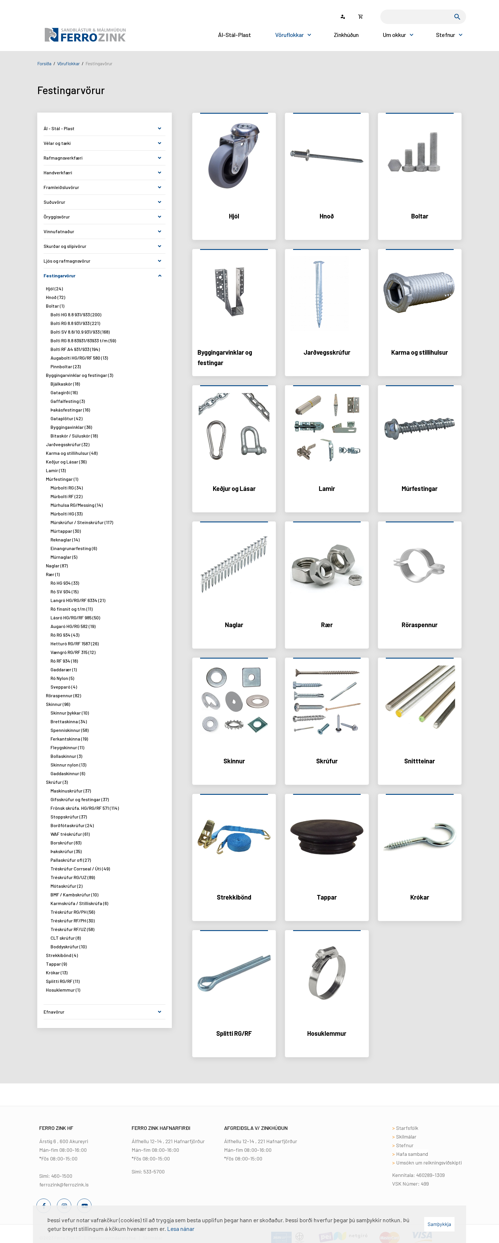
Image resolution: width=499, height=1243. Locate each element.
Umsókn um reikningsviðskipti (429, 1162)
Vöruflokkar (68, 63)
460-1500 (61, 1176)
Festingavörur (98, 63)
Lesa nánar (180, 1228)
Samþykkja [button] (439, 1224)
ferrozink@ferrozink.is (64, 1184)
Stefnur (405, 1145)
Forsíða (44, 63)
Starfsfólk (407, 1128)
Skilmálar (406, 1136)
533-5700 (154, 1171)
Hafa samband (412, 1154)
